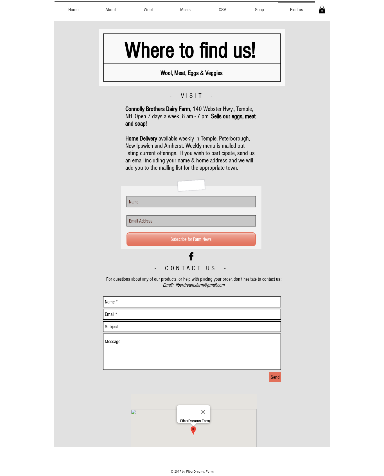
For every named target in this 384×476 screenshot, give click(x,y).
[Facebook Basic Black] (191, 256)
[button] (322, 9)
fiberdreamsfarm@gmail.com (200, 285)
